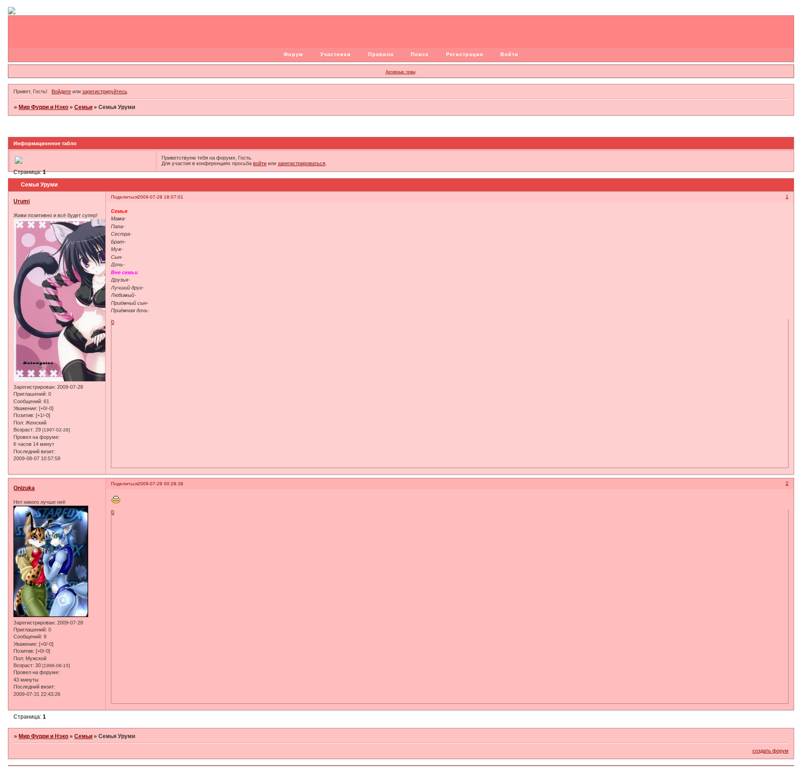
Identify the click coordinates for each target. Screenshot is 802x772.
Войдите (61, 91)
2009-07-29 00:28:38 (160, 483)
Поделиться (124, 196)
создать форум (770, 750)
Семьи (83, 107)
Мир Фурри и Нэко (43, 107)
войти (259, 163)
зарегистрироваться (301, 163)
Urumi (21, 201)
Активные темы (400, 72)
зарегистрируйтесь (104, 91)
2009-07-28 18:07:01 (160, 196)
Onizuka (24, 488)
